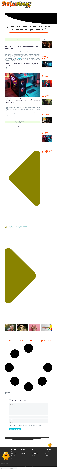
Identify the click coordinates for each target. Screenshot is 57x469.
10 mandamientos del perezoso (47, 114)
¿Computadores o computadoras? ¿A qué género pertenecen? (47, 151)
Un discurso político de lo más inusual (46, 96)
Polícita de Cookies (35, 451)
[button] (7, 392)
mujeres (19, 58)
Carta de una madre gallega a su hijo (46, 132)
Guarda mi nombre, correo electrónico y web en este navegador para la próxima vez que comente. (26, 425)
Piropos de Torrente (20, 341)
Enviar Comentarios (15, 429)
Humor (22, 451)
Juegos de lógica (47, 455)
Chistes (46, 453)
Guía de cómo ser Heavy (34, 341)
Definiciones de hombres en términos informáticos (46, 77)
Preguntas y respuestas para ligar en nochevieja (46, 57)
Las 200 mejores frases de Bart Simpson (46, 341)
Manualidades (47, 451)
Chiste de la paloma (8, 341)
